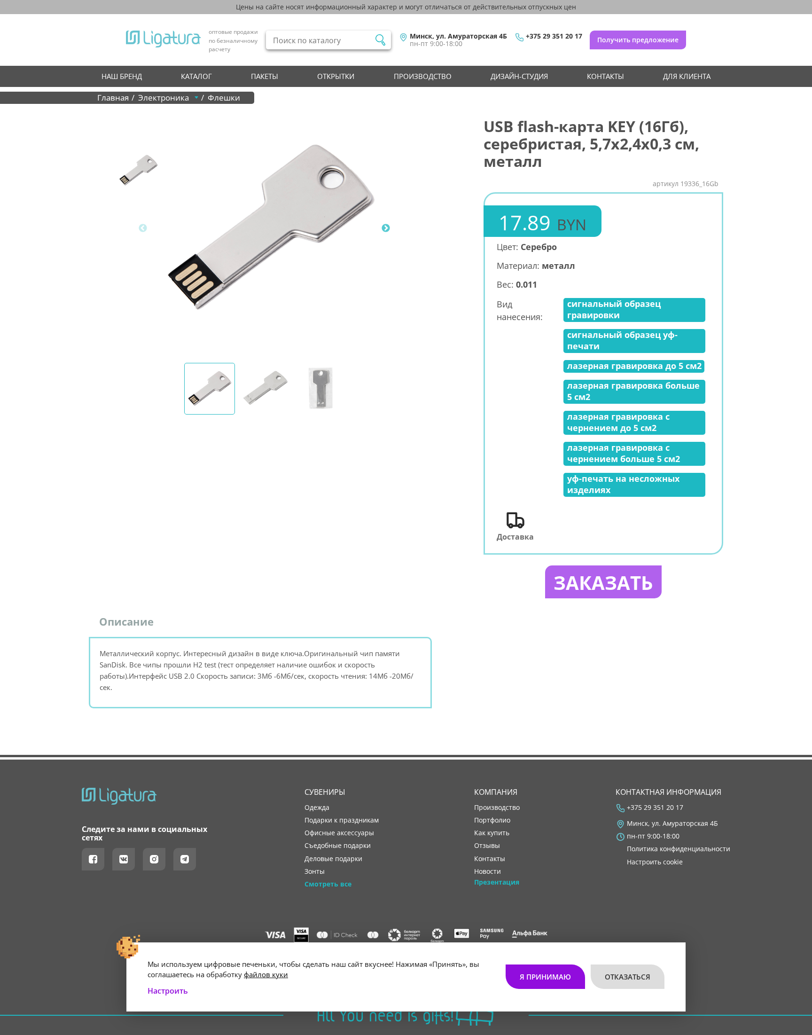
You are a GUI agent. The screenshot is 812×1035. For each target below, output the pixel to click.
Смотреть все (327, 884)
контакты (605, 76)
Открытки (335, 76)
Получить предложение (638, 39)
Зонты (314, 871)
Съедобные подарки (337, 845)
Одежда (316, 807)
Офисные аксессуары (339, 833)
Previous (143, 228)
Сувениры (324, 792)
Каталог (196, 76)
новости (487, 871)
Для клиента (686, 76)
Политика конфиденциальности (678, 849)
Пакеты (264, 76)
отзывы (487, 845)
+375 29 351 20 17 (554, 36)
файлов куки (266, 974)
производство (423, 76)
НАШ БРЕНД (122, 76)
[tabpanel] (270, 228)
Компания (495, 792)
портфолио (492, 820)
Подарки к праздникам (341, 820)
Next (385, 228)
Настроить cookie (655, 862)
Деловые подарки (333, 858)
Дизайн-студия (519, 76)
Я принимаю (545, 976)
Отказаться (627, 976)
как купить (491, 833)
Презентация (496, 882)
